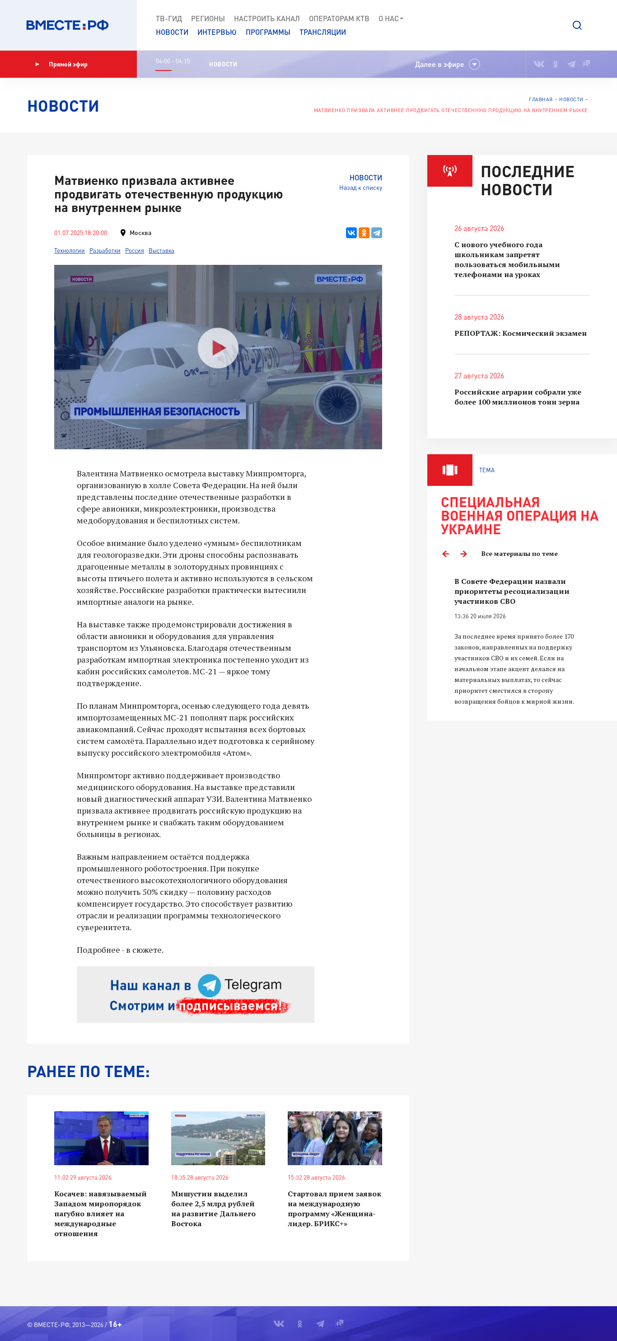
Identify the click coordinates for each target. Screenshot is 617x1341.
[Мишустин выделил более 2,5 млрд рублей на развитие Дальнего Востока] (218, 1138)
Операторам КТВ (339, 18)
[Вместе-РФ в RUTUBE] (586, 64)
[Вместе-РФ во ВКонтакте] (539, 64)
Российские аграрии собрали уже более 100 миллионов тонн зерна (517, 397)
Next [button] (463, 554)
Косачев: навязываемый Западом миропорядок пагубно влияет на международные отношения (100, 1213)
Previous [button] (445, 554)
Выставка (161, 250)
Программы (268, 32)
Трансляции (322, 32)
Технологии (69, 250)
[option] (522, 641)
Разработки (105, 250)
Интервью (217, 32)
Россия (134, 250)
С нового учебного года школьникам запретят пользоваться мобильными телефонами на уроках (507, 259)
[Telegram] (376, 232)
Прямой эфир (68, 64)
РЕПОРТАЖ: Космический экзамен (520, 333)
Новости (172, 32)
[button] (577, 25)
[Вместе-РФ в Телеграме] (571, 64)
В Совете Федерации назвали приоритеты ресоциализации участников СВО (512, 591)
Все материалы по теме (519, 553)
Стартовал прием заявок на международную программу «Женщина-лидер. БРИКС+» (334, 1208)
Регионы (208, 18)
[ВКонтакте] (351, 232)
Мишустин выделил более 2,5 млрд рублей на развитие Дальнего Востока (213, 1208)
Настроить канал (267, 18)
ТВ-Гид (169, 18)
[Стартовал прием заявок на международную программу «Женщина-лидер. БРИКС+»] (335, 1138)
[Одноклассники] (364, 232)
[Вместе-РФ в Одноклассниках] (556, 64)
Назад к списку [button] (360, 187)
